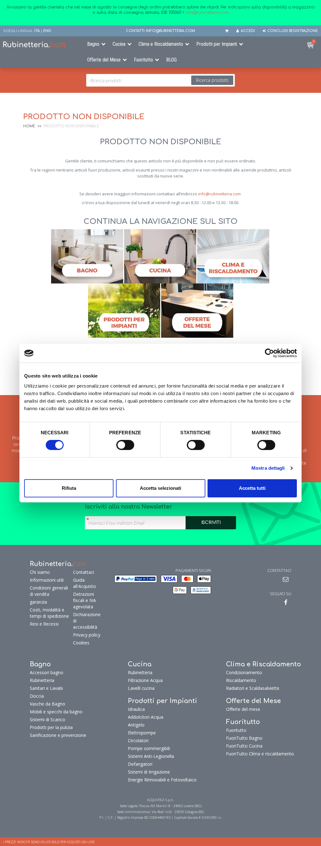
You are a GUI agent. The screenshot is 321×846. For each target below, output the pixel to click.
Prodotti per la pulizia (51, 727)
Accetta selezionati (160, 488)
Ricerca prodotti (212, 80)
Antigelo (136, 725)
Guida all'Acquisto (84, 583)
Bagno (93, 44)
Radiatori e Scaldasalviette (252, 688)
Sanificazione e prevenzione (58, 735)
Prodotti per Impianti (216, 44)
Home (29, 126)
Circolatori (138, 740)
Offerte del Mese (104, 60)
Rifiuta (69, 488)
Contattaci (83, 572)
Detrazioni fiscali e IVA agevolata (84, 600)
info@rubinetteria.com (219, 194)
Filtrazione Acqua (145, 680)
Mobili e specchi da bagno (56, 712)
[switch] (125, 445)
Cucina (119, 44)
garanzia (38, 602)
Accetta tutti (252, 488)
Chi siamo (40, 572)
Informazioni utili (47, 580)
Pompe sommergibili (149, 748)
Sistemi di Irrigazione (149, 772)
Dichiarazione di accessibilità (87, 620)
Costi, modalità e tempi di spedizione (49, 613)
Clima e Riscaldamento (161, 44)
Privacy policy (86, 635)
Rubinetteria (42, 680)
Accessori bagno (46, 672)
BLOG (171, 60)
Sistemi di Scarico (47, 719)
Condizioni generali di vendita (49, 591)
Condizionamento (244, 672)
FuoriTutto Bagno (244, 738)
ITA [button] (37, 31)
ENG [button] (47, 31)
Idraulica (136, 709)
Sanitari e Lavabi (46, 688)
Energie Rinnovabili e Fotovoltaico (162, 780)
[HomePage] (40, 44)
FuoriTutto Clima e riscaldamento (260, 754)
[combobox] (160, 80)
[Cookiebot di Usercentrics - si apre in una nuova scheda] (269, 353)
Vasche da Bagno (47, 704)
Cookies (81, 643)
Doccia (37, 696)
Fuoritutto (143, 60)
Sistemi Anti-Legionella (151, 756)
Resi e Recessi (44, 624)
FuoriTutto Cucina (244, 746)
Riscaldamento (241, 680)
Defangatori (140, 764)
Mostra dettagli (268, 468)
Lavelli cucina (141, 688)
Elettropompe (142, 733)
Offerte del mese (243, 709)
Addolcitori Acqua (145, 717)
